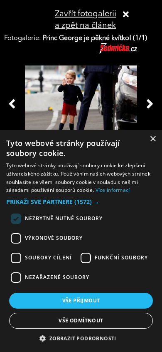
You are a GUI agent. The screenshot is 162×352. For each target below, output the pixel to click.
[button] (81, 202)
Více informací (113, 190)
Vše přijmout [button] (81, 300)
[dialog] (81, 241)
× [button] (153, 139)
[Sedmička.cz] (128, 52)
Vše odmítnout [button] (81, 320)
